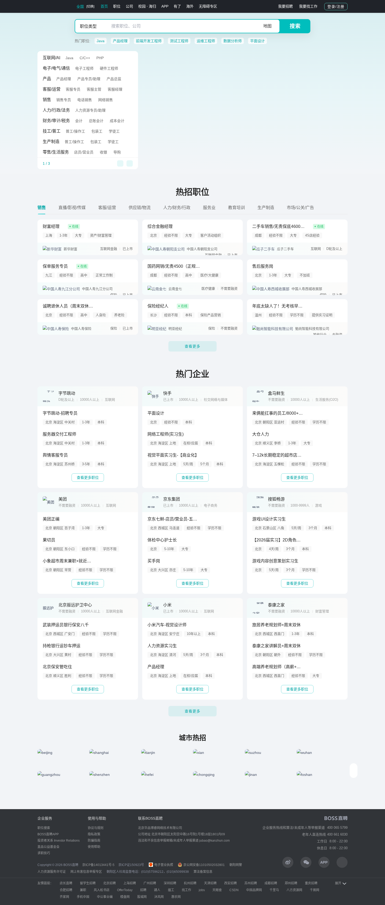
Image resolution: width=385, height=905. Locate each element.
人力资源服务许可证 (51, 872)
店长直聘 (66, 883)
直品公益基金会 (48, 847)
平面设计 (257, 41)
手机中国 (83, 897)
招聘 (143, 890)
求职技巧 (43, 853)
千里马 (274, 890)
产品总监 (114, 79)
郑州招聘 (291, 883)
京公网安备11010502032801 (204, 865)
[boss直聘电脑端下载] (342, 862)
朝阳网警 (235, 865)
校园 (142, 6)
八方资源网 (294, 890)
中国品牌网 (254, 890)
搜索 (295, 26)
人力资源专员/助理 (90, 110)
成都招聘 (271, 883)
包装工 (96, 131)
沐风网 (159, 897)
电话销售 (84, 100)
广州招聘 (150, 883)
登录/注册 (335, 6)
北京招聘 (109, 883)
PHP (100, 58)
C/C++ (85, 58)
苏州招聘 (250, 883)
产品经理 (120, 41)
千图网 (314, 890)
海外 (190, 6)
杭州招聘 (190, 883)
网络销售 (105, 100)
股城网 (142, 897)
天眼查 (217, 890)
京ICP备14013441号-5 (98, 865)
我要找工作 (308, 6)
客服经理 (115, 89)
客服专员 (73, 89)
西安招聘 (230, 883)
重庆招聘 (311, 883)
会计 (78, 121)
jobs (202, 890)
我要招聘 (285, 6)
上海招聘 (129, 883)
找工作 (186, 890)
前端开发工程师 (149, 41)
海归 (152, 6)
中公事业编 (105, 897)
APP (164, 6)
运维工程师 (206, 41)
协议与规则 (95, 828)
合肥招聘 (66, 890)
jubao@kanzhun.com (214, 840)
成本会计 (117, 121)
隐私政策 (94, 834)
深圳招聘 (170, 883)
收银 (103, 152)
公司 (129, 6)
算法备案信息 (203, 872)
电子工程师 (84, 68)
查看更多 (192, 346)
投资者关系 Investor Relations (58, 840)
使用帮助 (94, 847)
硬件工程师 (109, 68)
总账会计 (96, 121)
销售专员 (63, 100)
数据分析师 (232, 41)
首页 (104, 6)
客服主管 (94, 89)
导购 (117, 152)
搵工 (171, 890)
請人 (157, 890)
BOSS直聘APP (48, 834)
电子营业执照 (163, 865)
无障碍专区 (208, 6)
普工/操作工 (75, 131)
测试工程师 (179, 41)
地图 (267, 26)
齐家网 (64, 897)
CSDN (234, 890)
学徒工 (114, 131)
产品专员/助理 (88, 79)
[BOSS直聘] (51, 6)
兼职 (83, 890)
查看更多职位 (88, 477)
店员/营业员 (84, 152)
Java (100, 41)
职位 (116, 6)
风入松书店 (101, 890)
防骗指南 (94, 840)
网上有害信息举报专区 (86, 872)
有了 (177, 6)
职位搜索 (43, 828)
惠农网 (176, 897)
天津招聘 (210, 883)
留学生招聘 (88, 883)
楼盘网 (125, 897)
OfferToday (125, 890)
